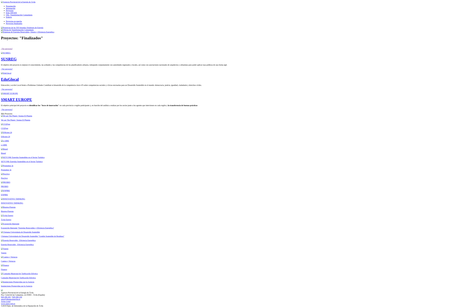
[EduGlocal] (6, 73)
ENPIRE (4, 195)
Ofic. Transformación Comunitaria (19, 15)
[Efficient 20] (6, 132)
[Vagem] (4, 249)
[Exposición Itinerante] (10, 224)
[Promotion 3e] (7, 166)
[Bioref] (4, 149)
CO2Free (4, 128)
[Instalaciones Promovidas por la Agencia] (17, 282)
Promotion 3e (6, 170)
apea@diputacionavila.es (10, 299)
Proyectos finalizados (14, 23)
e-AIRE (4, 145)
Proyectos (9, 11)
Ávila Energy (6, 220)
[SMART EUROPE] (9, 93)
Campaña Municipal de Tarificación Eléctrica (18, 278)
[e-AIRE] (5, 141)
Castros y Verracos (8, 261)
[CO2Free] (5, 124)
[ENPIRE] (5, 191)
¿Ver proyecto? (7, 49)
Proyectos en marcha (14, 21)
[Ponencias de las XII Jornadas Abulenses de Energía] (22, 28)
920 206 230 (17, 297)
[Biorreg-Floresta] (8, 207)
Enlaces (9, 17)
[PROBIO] (5, 182)
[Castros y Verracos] (9, 257)
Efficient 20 (5, 137)
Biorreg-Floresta (7, 211)
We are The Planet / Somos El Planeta (15, 120)
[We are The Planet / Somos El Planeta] (16, 116)
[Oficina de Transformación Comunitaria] (17, 30)
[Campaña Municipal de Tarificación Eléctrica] (19, 274)
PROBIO (4, 186)
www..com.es (8, 304)
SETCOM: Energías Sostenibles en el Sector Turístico (22, 162)
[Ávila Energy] (7, 215)
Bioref (3, 153)
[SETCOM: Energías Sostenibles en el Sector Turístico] (23, 157)
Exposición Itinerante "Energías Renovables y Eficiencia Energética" (27, 228)
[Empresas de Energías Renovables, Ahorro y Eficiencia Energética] (27, 32)
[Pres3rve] (5, 174)
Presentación (11, 6)
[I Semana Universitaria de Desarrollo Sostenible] (20, 232)
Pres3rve (4, 178)
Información (10, 8)
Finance (4, 269)
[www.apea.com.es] (18, 2)
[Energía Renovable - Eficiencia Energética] (18, 240)
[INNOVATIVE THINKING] (13, 199)
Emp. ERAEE (11, 13)
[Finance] (5, 265)
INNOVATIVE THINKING (12, 203)
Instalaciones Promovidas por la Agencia (16, 286)
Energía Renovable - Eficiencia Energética (17, 245)
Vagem (3, 253)
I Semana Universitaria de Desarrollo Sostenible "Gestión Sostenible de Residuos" (32, 236)
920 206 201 (6, 297)
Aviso (5, 301)
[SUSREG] (6, 53)
